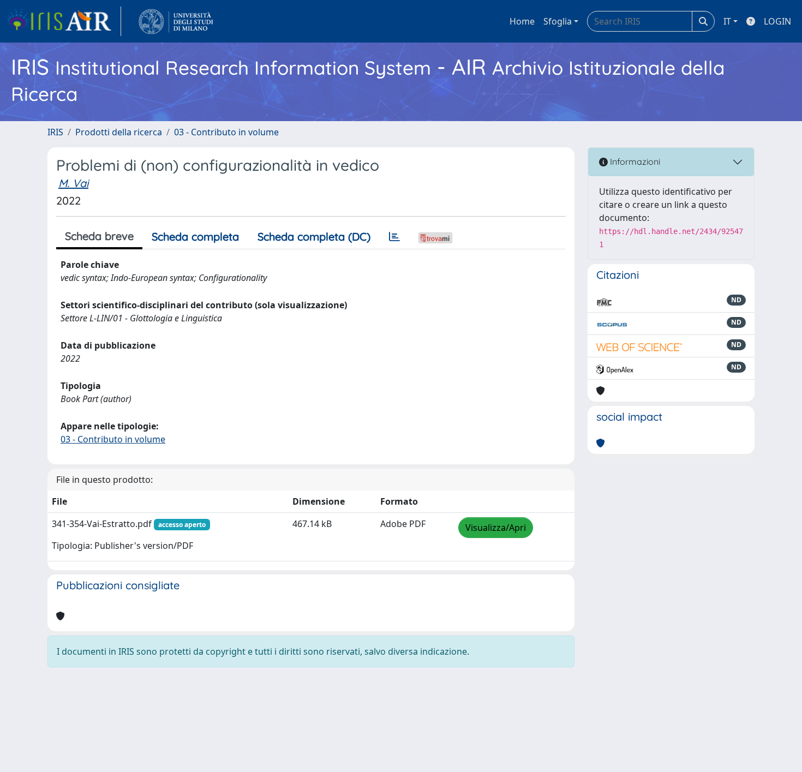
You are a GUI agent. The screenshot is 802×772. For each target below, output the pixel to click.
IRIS (55, 132)
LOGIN (777, 21)
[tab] (394, 236)
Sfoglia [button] (557, 21)
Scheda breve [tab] (99, 236)
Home (522, 21)
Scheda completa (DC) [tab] (314, 236)
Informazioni (634, 161)
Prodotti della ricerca (118, 132)
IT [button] (727, 21)
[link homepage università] (176, 21)
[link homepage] (64, 21)
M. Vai (73, 183)
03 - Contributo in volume (226, 132)
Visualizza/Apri (495, 528)
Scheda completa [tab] (195, 236)
